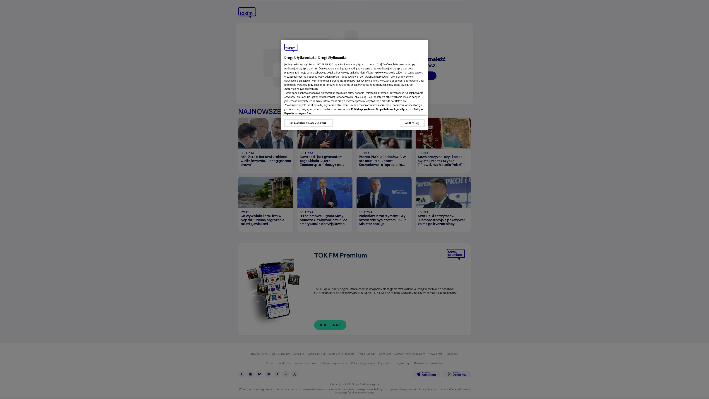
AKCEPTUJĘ (412, 123)
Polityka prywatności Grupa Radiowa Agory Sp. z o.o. (381, 109)
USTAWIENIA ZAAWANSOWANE (308, 123)
